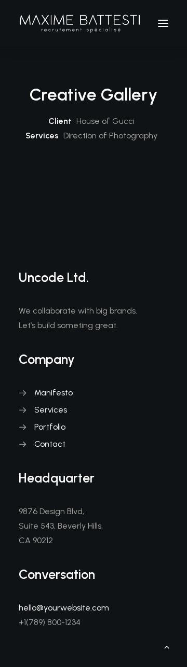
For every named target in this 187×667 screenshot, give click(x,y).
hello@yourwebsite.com (64, 608)
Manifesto (53, 393)
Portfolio (49, 427)
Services (50, 410)
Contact (49, 444)
